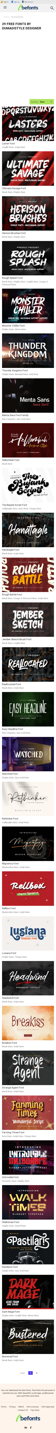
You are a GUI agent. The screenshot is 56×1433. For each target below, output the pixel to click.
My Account (29, 2)
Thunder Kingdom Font (15, 370)
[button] (52, 9)
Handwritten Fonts (10, 867)
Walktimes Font (10, 1222)
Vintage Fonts (35, 508)
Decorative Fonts (9, 1181)
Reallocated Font (11, 684)
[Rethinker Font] (28, 799)
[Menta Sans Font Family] (28, 395)
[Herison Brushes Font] (28, 213)
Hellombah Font (11, 460)
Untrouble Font (10, 1177)
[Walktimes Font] (28, 1202)
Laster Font (8, 143)
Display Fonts (19, 192)
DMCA (21, 1407)
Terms (4, 1407)
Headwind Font (10, 997)
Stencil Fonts (20, 1225)
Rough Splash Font (12, 277)
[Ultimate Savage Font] (28, 168)
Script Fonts (20, 147)
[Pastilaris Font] (28, 1247)
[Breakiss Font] (28, 1023)
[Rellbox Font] (28, 888)
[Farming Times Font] (28, 1113)
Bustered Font (10, 1356)
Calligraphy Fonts (9, 508)
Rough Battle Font (12, 594)
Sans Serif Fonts (23, 419)
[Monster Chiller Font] (28, 306)
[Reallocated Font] (28, 664)
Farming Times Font (13, 1132)
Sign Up (15, 2)
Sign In (5, 2)
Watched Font (10, 773)
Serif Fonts (33, 374)
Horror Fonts (20, 329)
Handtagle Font (10, 549)
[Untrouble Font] (28, 1157)
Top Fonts (35, 1410)
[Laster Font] (28, 123)
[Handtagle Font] (28, 530)
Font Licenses (33, 1407)
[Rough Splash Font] (28, 258)
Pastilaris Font (10, 1266)
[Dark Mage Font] (28, 1292)
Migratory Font (10, 863)
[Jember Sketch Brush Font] (28, 619)
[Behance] (26, 1427)
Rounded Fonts (21, 374)
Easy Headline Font (12, 729)
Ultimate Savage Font (14, 188)
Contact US (23, 1410)
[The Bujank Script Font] (28, 485)
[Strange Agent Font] (28, 1068)
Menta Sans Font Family (15, 415)
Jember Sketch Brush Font (17, 639)
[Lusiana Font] (28, 933)
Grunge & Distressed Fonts (25, 598)
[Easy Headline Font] (28, 709)
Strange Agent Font (13, 1087)
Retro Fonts (23, 508)
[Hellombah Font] (28, 440)
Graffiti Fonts (8, 147)
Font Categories (8, 419)
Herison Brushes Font (14, 233)
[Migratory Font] (28, 844)
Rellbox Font (9, 908)
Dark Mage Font (11, 1311)
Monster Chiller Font (13, 325)
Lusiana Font (9, 953)
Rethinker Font (10, 818)
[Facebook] (30, 1427)
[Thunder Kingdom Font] (28, 350)
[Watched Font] (28, 754)
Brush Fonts (7, 192)
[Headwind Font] (28, 978)
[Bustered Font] (28, 1337)
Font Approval (48, 1407)
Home (6, 17)
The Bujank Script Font (14, 505)
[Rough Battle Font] (28, 575)
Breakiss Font (9, 1042)
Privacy (12, 1407)
